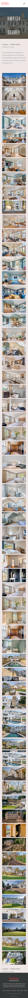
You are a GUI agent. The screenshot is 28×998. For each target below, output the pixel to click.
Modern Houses (15, 44)
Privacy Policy (14, 996)
